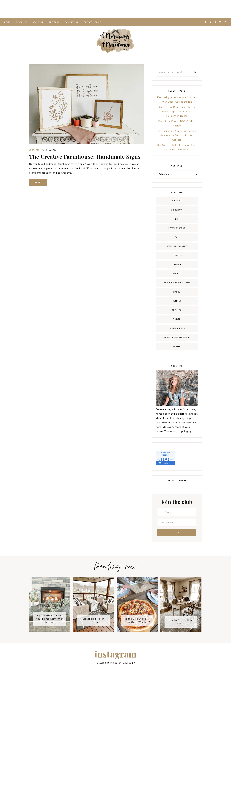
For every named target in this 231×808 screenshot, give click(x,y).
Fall (177, 237)
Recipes (177, 273)
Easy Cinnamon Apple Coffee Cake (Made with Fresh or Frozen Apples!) (176, 135)
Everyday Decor (176, 228)
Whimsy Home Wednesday (177, 337)
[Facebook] (206, 18)
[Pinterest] (216, 18)
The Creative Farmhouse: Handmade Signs (85, 156)
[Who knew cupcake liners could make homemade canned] (90, 9)
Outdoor (177, 264)
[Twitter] (211, 18)
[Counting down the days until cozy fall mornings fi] (38, 9)
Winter (177, 346)
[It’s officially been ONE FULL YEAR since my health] (185, 700)
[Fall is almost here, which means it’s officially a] (115, 9)
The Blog (177, 310)
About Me (177, 201)
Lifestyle (34, 150)
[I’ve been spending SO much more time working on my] (13, 9)
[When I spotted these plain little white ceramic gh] (192, 9)
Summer (177, 301)
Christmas (177, 210)
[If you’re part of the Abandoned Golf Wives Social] (167, 9)
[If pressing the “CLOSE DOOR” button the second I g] (218, 9)
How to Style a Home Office (181, 622)
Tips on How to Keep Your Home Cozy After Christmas (49, 619)
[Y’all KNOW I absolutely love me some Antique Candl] (150, 720)
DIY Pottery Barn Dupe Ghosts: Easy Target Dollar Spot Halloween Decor (177, 112)
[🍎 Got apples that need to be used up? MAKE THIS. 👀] (185, 720)
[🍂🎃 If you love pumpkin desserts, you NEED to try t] (116, 720)
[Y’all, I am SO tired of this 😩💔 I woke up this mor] (141, 9)
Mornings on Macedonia (115, 41)
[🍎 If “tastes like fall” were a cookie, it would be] (80, 740)
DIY (176, 219)
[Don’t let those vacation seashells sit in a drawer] (45, 720)
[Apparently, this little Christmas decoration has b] (80, 720)
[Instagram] (221, 18)
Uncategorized (177, 328)
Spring (176, 292)
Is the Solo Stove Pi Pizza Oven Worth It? (137, 620)
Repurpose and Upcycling (177, 283)
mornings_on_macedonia (121, 663)
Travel (176, 319)
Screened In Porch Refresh (93, 620)
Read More (38, 182)
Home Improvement (177, 246)
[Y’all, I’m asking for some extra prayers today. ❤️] (45, 740)
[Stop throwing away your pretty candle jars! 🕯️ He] (64, 9)
